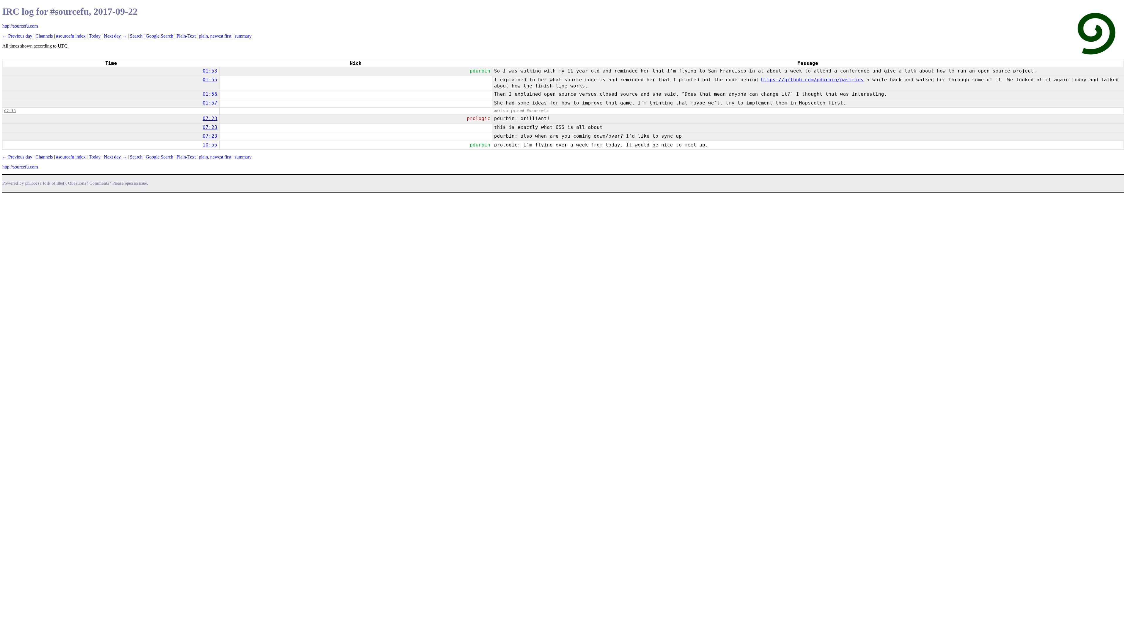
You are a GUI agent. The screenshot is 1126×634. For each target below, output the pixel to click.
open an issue (136, 183)
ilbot (60, 183)
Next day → (115, 35)
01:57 (210, 103)
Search (136, 35)
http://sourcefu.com (20, 25)
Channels (44, 35)
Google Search (159, 35)
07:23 (210, 118)
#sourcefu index (71, 35)
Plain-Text (186, 35)
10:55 (210, 145)
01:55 (210, 79)
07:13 (10, 111)
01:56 (210, 94)
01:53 (210, 71)
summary (243, 35)
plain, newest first (215, 35)
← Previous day (17, 35)
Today (95, 35)
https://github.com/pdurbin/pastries (812, 79)
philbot (31, 183)
